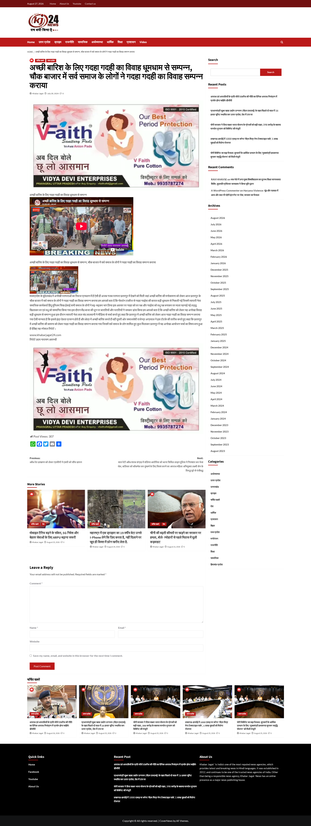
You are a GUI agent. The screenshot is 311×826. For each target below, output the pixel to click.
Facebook (33, 771)
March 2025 (217, 327)
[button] (282, 42)
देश (43, 524)
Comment (36, 583)
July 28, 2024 (53, 93)
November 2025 (220, 276)
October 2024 (218, 360)
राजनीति (69, 42)
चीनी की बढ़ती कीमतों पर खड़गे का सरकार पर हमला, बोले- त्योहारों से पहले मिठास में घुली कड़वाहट (175, 537)
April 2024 (216, 399)
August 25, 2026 (53, 542)
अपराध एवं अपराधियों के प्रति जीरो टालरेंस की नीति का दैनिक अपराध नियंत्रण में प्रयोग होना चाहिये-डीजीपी (244, 98)
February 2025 (219, 334)
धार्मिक (110, 42)
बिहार (213, 525)
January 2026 (218, 263)
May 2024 (216, 392)
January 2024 (218, 418)
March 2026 (217, 250)
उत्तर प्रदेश (44, 42)
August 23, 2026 (173, 546)
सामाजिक (82, 42)
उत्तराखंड (215, 486)
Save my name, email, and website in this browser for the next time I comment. (78, 655)
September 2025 (220, 289)
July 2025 (216, 302)
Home (53, 3)
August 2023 (218, 451)
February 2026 (219, 256)
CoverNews (166, 820)
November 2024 (220, 353)
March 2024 (217, 405)
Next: (160, 464)
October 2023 (218, 438)
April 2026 (216, 243)
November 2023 (220, 431)
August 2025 (218, 295)
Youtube (77, 3)
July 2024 (216, 379)
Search (213, 60)
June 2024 (216, 386)
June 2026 (216, 230)
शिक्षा (120, 42)
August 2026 (218, 217)
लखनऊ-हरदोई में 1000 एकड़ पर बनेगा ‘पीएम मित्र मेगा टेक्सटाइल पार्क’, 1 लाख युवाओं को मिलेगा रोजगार (244, 140)
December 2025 (219, 269)
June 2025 (216, 308)
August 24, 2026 (113, 546)
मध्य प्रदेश (51, 60)
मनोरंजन (214, 538)
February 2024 (219, 412)
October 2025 (218, 282)
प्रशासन (131, 42)
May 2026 (216, 237)
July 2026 (216, 224)
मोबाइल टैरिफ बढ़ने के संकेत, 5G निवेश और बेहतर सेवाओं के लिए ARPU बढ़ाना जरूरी (54, 535)
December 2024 (219, 347)
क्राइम (57, 42)
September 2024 (220, 366)
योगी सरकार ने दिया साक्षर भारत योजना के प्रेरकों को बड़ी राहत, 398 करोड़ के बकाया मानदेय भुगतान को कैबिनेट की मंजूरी (246, 126)
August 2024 (218, 373)
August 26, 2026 (53, 733)
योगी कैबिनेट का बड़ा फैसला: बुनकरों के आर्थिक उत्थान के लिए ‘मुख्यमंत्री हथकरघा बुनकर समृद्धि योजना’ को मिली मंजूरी (245, 154)
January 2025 (218, 340)
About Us (64, 3)
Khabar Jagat (37, 93)
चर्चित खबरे (40, 60)
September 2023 (220, 444)
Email (122, 627)
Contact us (90, 3)
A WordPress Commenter (225, 190)
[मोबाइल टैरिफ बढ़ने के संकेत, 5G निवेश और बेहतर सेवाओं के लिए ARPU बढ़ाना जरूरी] (56, 509)
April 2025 (216, 321)
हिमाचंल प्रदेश (217, 564)
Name (34, 627)
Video (143, 42)
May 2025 (216, 315)
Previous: (56, 460)
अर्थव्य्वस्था (97, 42)
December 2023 (219, 425)
